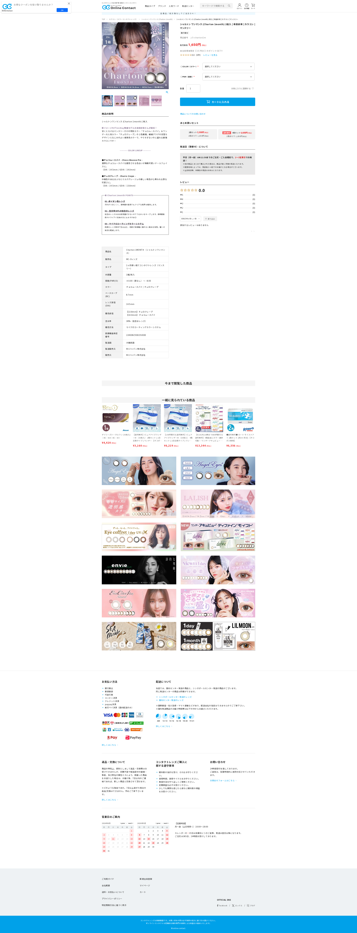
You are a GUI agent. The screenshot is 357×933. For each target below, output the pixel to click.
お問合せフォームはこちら (222, 780)
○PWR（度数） (188, 76)
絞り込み (211, 219)
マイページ (145, 885)
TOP (103, 19)
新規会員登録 (146, 878)
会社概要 (106, 885)
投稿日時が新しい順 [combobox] (188, 219)
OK (62, 10)
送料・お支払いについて (113, 892)
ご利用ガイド (108, 878)
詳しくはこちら (109, 744)
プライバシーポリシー (112, 898)
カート (143, 892)
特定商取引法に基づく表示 (114, 905)
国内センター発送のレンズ (171, 700)
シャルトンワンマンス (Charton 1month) (157, 19)
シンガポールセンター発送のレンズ (175, 696)
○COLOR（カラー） (190, 66)
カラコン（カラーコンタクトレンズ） (123, 19)
